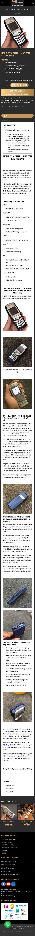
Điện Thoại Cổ (22, 927)
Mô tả (5, 116)
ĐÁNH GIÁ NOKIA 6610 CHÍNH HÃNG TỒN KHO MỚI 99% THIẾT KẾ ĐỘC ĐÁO (19, 141)
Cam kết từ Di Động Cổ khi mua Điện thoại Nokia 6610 (18, 150)
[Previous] (1, 816)
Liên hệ (4, 853)
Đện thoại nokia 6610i (17, 100)
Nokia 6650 (13, 102)
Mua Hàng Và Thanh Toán (9, 847)
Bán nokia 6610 (8, 100)
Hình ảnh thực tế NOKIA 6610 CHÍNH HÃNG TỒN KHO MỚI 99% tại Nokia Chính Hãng (19, 137)
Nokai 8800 (10, 789)
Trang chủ (6, 9)
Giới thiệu (4, 850)
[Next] (34, 816)
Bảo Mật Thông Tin (7, 842)
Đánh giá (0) (6, 120)
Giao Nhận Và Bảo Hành (9, 839)
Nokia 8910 (10, 785)
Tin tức (30, 931)
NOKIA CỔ (19, 9)
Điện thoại (12, 9)
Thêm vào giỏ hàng (19, 85)
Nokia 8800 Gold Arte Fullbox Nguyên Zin (26, 822)
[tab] (17, 116)
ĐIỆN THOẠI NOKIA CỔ (8, 865)
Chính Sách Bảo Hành (8, 845)
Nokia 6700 (10, 792)
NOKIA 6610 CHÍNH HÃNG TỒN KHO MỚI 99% (17, 131)
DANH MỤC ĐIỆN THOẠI (8, 862)
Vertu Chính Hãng (20, 928)
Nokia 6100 (26, 100)
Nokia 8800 (30, 927)
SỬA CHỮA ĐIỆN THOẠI (8, 868)
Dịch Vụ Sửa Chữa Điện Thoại (10, 874)
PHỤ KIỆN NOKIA (6, 871)
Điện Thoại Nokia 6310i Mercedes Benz (9, 822)
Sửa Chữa (24, 931)
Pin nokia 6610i (27, 102)
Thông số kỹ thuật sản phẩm (15, 134)
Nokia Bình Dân (27, 9)
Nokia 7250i (20, 102)
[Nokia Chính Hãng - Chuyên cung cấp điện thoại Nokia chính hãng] (17, 3)
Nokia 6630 (7, 102)
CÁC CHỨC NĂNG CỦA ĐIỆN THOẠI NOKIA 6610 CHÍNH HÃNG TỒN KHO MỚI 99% (18, 145)
